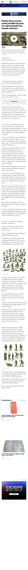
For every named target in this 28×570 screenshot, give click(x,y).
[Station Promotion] (14, 14)
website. (16, 383)
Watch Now (24, 1)
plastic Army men (16, 65)
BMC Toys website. (17, 376)
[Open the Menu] (2, 1)
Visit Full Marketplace (21, 400)
